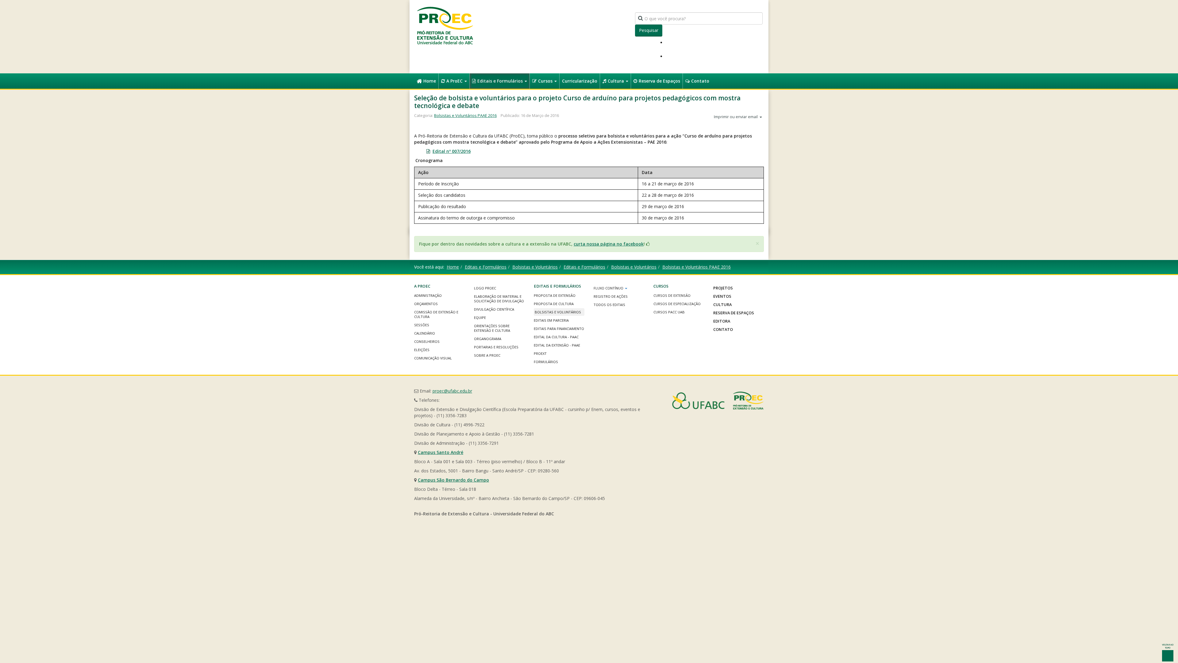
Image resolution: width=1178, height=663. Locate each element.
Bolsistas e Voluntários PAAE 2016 (465, 115)
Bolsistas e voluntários (558, 312)
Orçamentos (426, 303)
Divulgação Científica (494, 309)
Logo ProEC (485, 288)
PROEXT (540, 353)
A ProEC (455, 81)
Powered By (718, 400)
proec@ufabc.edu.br (452, 391)
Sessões (421, 325)
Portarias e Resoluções (496, 347)
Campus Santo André (440, 452)
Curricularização (579, 81)
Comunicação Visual (433, 358)
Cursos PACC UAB (669, 312)
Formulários (546, 361)
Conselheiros (427, 341)
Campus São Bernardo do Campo (453, 480)
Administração (428, 295)
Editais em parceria (551, 320)
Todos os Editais (609, 304)
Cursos (546, 81)
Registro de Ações (611, 296)
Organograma (487, 338)
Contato (700, 81)
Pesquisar (648, 30)
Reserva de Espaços (659, 81)
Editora (721, 321)
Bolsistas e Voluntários (535, 267)
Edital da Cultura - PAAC (556, 337)
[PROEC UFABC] (444, 25)
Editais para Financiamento (559, 328)
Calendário (424, 333)
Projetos (723, 288)
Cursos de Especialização (677, 303)
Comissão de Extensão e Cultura (436, 314)
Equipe (480, 317)
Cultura (616, 81)
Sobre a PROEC (487, 355)
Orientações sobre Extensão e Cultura (492, 328)
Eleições (421, 349)
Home (429, 81)
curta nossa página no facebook (609, 244)
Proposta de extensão (555, 295)
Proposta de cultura (554, 303)
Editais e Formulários (500, 81)
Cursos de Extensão (672, 295)
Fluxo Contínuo (609, 288)
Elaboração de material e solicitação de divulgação (499, 298)
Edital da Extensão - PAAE (557, 345)
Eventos (722, 296)
